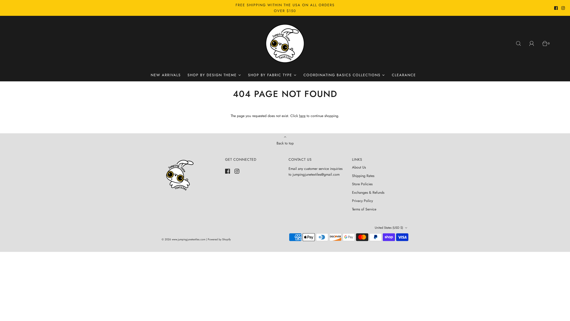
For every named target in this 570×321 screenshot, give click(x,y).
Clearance (404, 75)
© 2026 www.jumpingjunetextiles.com (183, 239)
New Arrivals (166, 75)
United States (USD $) (389, 227)
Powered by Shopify (219, 239)
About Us (359, 167)
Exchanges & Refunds (368, 192)
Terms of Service (364, 209)
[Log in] (534, 43)
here (302, 115)
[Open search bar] (521, 43)
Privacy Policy (362, 200)
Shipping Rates (363, 175)
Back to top (285, 143)
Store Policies (362, 184)
